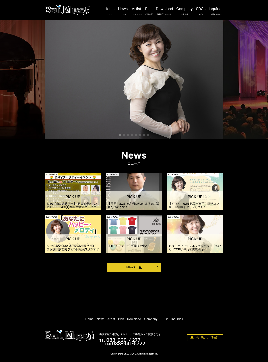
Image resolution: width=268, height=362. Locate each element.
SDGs (200, 11)
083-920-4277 (123, 340)
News (123, 11)
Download (164, 11)
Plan (149, 11)
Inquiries (216, 11)
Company (184, 11)
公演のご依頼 (207, 338)
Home (109, 11)
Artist (136, 11)
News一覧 (134, 267)
